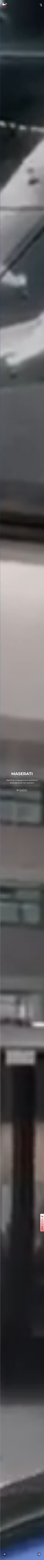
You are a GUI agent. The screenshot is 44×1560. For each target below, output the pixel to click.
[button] (40, 4)
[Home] (4, 5)
